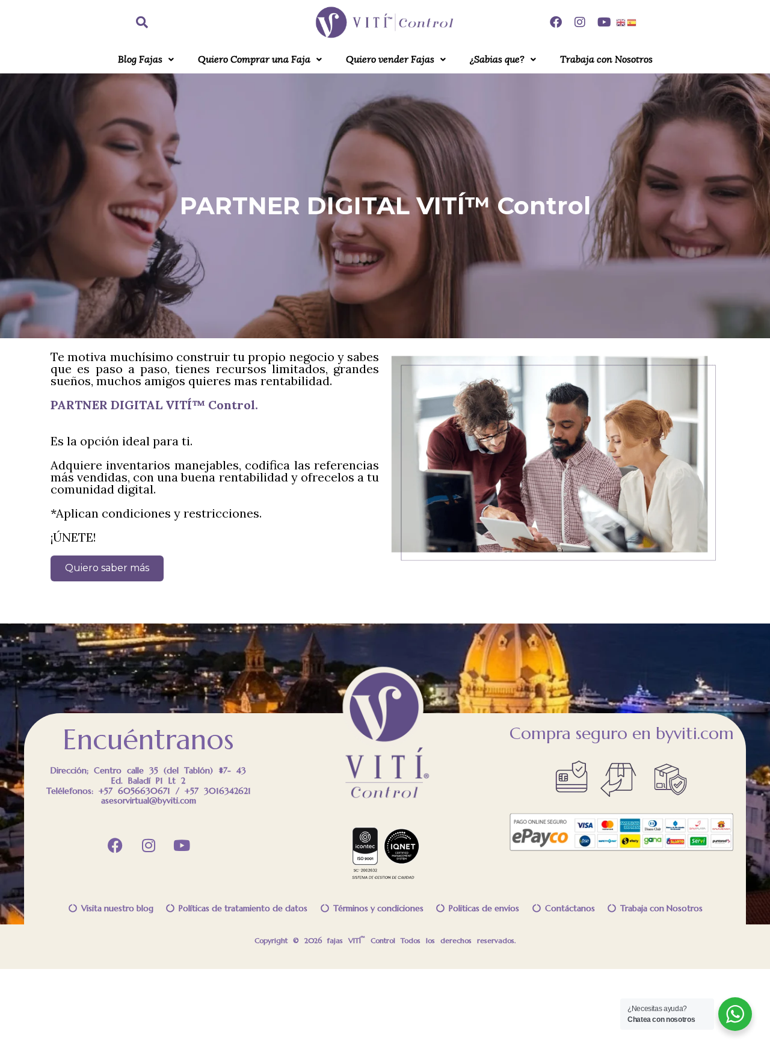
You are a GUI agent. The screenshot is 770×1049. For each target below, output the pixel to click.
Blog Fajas (140, 59)
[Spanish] (632, 21)
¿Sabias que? (497, 59)
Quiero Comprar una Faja (254, 59)
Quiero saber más (107, 568)
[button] (146, 59)
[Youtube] (604, 22)
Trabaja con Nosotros (606, 59)
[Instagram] (580, 22)
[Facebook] (556, 22)
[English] (621, 21)
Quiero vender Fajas (390, 59)
